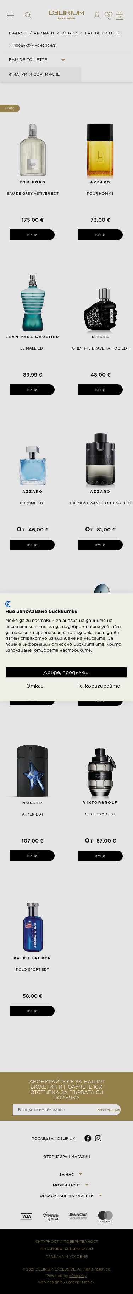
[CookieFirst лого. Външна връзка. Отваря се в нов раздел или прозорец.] (8, 604)
